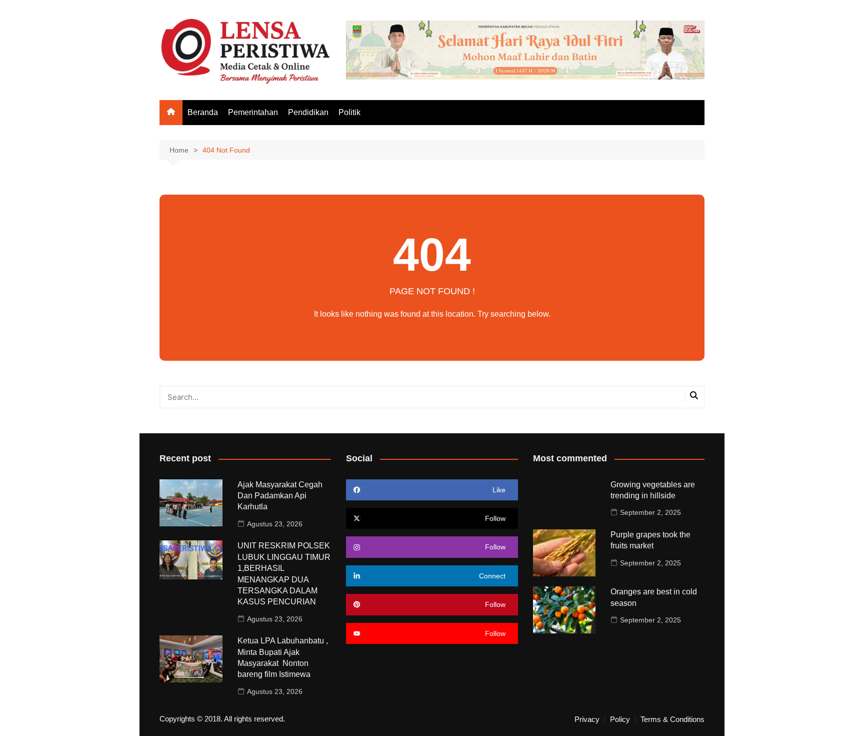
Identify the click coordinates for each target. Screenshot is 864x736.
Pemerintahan (253, 112)
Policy (620, 719)
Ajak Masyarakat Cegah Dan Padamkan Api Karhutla (280, 495)
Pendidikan (308, 112)
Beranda (203, 112)
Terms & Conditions (672, 719)
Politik (349, 112)
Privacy (587, 719)
